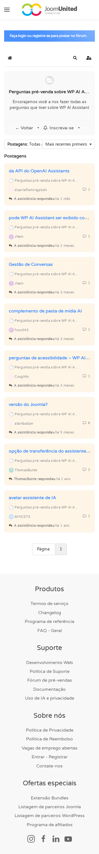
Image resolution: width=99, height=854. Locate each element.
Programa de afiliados (50, 825)
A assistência (25, 199)
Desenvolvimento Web (49, 662)
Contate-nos (49, 766)
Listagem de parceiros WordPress (50, 815)
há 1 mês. (63, 199)
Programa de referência (49, 621)
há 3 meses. (65, 292)
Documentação (49, 689)
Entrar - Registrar (50, 757)
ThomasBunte (25, 479)
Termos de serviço (49, 603)
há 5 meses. (65, 432)
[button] (7, 9)
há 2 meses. (65, 246)
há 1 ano (63, 479)
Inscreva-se (60, 127)
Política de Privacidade (49, 730)
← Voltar (24, 128)
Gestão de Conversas (31, 264)
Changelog (49, 612)
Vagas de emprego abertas (50, 748)
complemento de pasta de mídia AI (45, 311)
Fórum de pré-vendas (49, 680)
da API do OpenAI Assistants (39, 171)
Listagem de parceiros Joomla (49, 807)
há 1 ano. (62, 526)
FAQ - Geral (49, 630)
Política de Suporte (50, 671)
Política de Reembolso (49, 739)
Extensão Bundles (49, 798)
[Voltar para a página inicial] (49, 9)
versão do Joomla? (28, 404)
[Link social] (31, 838)
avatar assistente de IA (32, 497)
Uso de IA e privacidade (49, 698)
